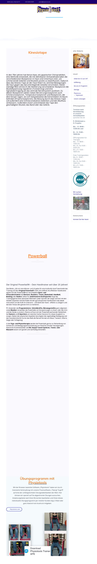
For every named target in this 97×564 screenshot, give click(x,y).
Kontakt (84, 16)
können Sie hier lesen (80, 219)
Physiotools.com (15, 509)
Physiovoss (77, 93)
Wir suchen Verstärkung (77, 193)
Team (76, 16)
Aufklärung (77, 82)
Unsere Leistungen (79, 99)
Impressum (79, 95)
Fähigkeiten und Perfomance (32, 16)
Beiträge (68, 16)
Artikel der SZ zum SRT (81, 79)
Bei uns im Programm (54, 16)
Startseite (13, 16)
